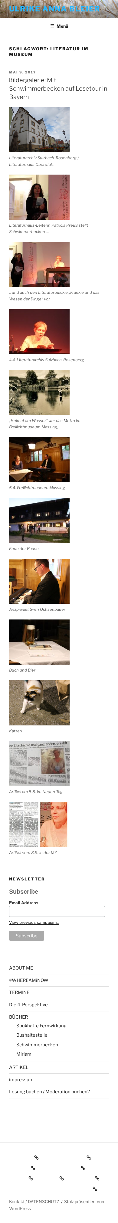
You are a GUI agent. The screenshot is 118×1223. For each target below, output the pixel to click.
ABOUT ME (21, 968)
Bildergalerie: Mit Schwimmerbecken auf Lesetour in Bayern (57, 88)
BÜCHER (18, 1017)
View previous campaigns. (34, 922)
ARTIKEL (18, 1067)
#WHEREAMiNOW (28, 980)
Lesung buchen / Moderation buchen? (49, 1091)
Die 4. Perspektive (28, 1004)
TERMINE (19, 992)
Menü (62, 26)
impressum (21, 1079)
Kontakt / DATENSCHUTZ (34, 1201)
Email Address (23, 902)
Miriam (23, 1054)
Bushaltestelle (32, 1035)
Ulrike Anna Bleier (54, 9)
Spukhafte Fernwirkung (41, 1026)
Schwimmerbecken (37, 1045)
